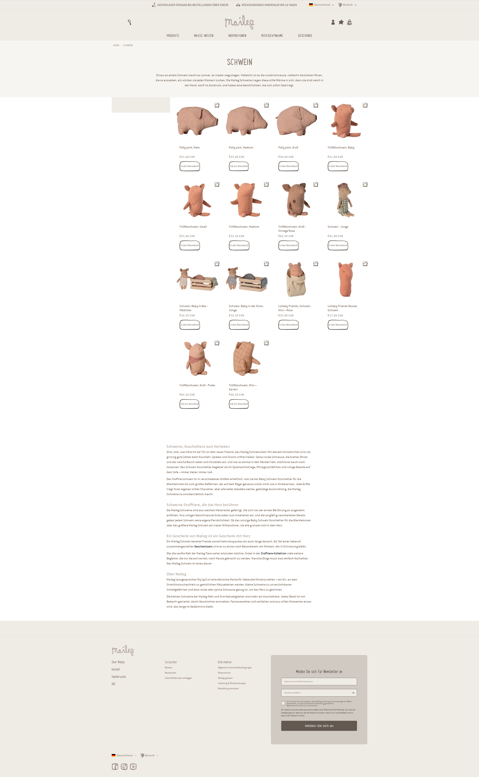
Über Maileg (118, 662)
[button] (129, 22)
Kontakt (116, 669)
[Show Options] (353, 692)
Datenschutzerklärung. (334, 709)
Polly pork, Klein (189, 147)
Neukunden (170, 672)
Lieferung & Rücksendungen (232, 683)
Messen (168, 667)
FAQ (113, 683)
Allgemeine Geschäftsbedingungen (235, 667)
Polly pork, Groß (288, 147)
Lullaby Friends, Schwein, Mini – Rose (294, 308)
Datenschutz (224, 672)
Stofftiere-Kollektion (273, 553)
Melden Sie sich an (319, 726)
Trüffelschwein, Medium (244, 226)
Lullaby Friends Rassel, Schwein (343, 308)
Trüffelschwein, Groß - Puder (197, 385)
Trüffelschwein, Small (193, 226)
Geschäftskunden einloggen (178, 678)
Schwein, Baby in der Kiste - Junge (246, 308)
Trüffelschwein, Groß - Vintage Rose (292, 229)
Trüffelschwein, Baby (341, 147)
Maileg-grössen (225, 678)
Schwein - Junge (338, 226)
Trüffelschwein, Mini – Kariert (243, 387)
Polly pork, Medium (241, 147)
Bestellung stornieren (228, 688)
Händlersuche (119, 676)
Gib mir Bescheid (239, 166)
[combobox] (318, 692)
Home (116, 45)
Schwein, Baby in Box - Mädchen (193, 308)
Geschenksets (203, 546)
